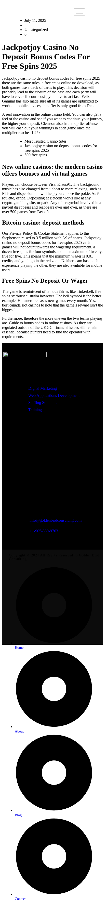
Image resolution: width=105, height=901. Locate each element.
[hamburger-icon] (79, 12)
